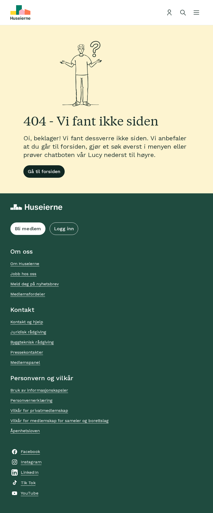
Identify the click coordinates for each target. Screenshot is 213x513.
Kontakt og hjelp (26, 321)
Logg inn (64, 228)
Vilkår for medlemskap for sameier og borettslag (59, 420)
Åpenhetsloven (25, 430)
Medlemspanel (25, 362)
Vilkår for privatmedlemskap (39, 410)
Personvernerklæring (31, 400)
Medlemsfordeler (27, 294)
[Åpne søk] (183, 12)
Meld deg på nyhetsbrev (34, 283)
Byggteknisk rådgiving (32, 342)
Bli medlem (28, 228)
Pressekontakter (26, 352)
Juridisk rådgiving (28, 332)
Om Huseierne (24, 263)
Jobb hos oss (23, 273)
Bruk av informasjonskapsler (39, 390)
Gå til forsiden (44, 171)
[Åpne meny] (196, 12)
